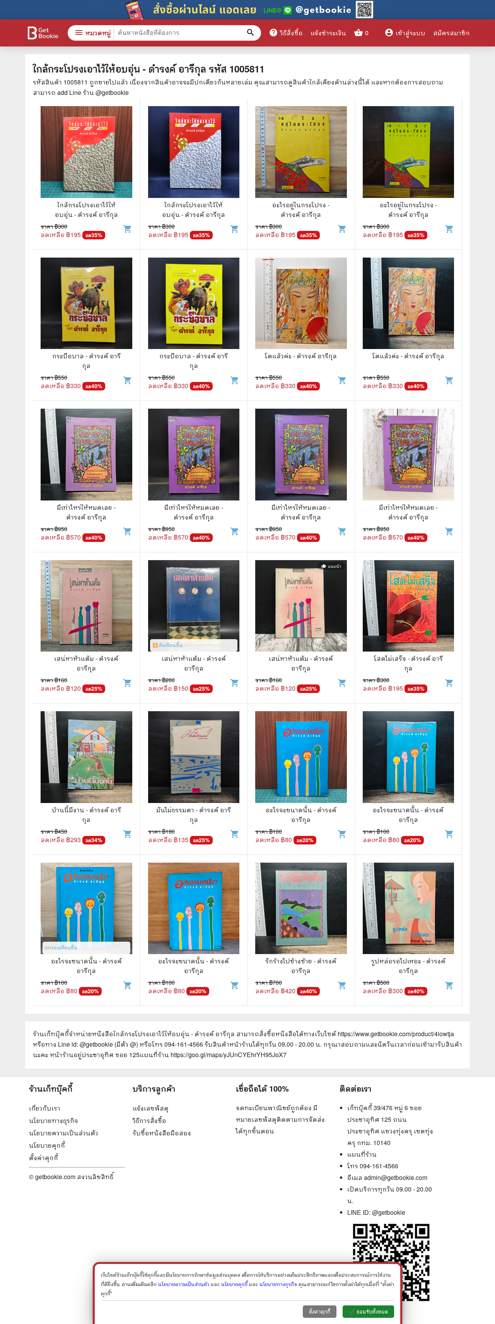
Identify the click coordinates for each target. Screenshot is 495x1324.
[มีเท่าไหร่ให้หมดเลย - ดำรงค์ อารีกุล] (86, 455)
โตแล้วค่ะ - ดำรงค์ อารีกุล (301, 355)
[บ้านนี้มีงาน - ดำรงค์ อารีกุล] (86, 758)
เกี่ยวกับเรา (44, 1108)
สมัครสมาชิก (451, 32)
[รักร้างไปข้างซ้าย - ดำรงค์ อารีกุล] (301, 909)
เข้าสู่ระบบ (404, 32)
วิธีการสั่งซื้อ (149, 1120)
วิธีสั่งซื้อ (286, 32)
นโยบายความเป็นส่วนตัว (63, 1132)
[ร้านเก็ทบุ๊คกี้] (42, 34)
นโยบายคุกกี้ (47, 1145)
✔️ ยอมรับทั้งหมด (368, 1312)
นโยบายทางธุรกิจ (53, 1120)
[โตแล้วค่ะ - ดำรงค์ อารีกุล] (301, 304)
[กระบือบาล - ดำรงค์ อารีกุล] (86, 304)
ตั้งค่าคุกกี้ (43, 1157)
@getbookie (388, 1212)
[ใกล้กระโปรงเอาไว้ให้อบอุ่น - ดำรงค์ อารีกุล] (86, 153)
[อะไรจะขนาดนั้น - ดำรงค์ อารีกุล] (301, 758)
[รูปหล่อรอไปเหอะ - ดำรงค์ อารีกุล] (408, 909)
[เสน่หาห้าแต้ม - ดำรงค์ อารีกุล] (86, 607)
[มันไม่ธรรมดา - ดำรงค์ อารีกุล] (194, 758)
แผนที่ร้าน (362, 1154)
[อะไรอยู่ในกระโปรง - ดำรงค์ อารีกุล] (301, 153)
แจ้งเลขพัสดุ (151, 1108)
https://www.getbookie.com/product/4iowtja (396, 1033)
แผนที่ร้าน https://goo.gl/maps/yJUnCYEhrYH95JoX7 (213, 1054)
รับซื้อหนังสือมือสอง (162, 1132)
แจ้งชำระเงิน (328, 32)
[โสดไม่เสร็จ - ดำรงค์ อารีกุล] (408, 607)
